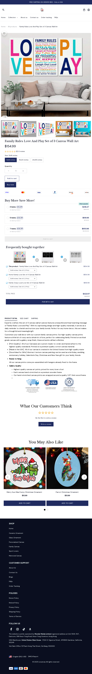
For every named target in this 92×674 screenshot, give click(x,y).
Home (3, 27)
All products (12, 27)
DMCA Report (33, 656)
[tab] (44, 509)
